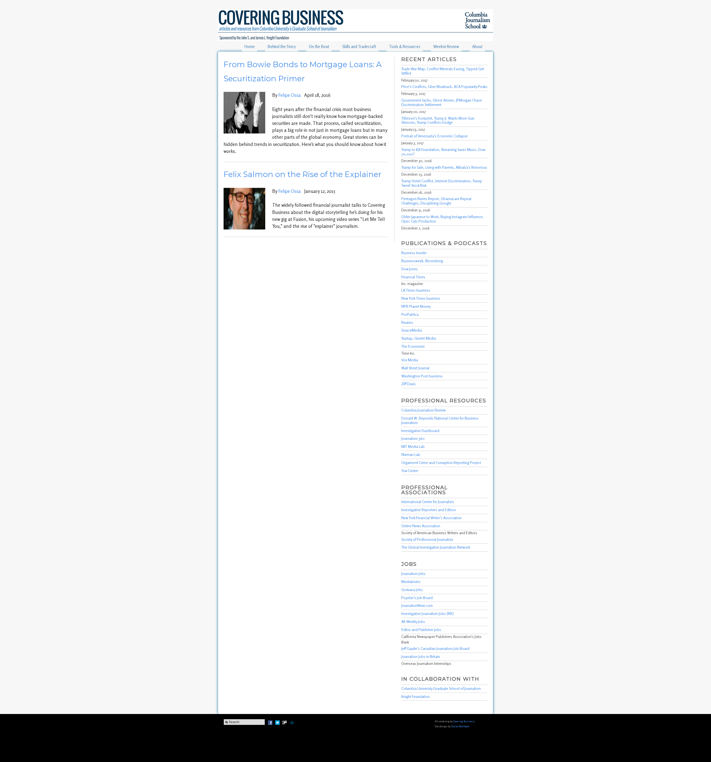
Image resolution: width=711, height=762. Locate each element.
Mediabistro (410, 581)
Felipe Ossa (289, 95)
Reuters (407, 322)
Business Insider (414, 253)
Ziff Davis (408, 384)
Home (249, 46)
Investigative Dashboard (420, 430)
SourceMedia (411, 330)
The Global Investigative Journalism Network (435, 547)
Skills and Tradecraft (359, 46)
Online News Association (420, 526)
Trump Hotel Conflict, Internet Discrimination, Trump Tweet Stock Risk (441, 183)
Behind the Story (282, 46)
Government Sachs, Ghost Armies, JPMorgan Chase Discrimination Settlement (441, 102)
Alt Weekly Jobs (413, 621)
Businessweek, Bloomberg (422, 261)
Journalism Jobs (413, 573)
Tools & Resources (404, 46)
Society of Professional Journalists (427, 539)
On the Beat (319, 46)
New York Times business (420, 298)
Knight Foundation (415, 696)
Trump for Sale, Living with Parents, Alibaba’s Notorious (444, 167)
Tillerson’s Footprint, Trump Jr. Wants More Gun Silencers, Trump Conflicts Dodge (437, 120)
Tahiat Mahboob (460, 726)
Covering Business (464, 721)
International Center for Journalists (427, 501)
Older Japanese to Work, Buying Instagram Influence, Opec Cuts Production (442, 219)
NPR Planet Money (416, 306)
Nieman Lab (410, 454)
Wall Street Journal (415, 368)
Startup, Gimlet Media (418, 338)
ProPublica (410, 314)
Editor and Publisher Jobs (421, 629)
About (477, 46)
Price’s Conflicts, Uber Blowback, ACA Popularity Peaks (444, 86)
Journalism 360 (413, 438)
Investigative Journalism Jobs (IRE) (427, 613)
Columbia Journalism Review (423, 410)
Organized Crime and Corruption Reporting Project (441, 462)
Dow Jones (409, 269)
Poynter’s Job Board (417, 598)
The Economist (413, 346)
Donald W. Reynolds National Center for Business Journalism (440, 420)
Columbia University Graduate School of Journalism (441, 688)
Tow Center (409, 470)
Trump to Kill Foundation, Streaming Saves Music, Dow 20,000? (443, 151)
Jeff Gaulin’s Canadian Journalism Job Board (435, 648)
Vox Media (409, 360)
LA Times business (415, 290)
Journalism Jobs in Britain (420, 656)
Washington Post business (422, 376)
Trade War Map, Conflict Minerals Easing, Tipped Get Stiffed (442, 71)
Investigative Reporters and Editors (428, 510)
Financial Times (413, 277)
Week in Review (446, 46)
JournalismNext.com (417, 605)
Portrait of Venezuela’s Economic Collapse (434, 136)
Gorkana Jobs (412, 589)
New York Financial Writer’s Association (431, 518)
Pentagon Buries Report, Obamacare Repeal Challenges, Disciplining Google (436, 200)
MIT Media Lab (413, 446)
